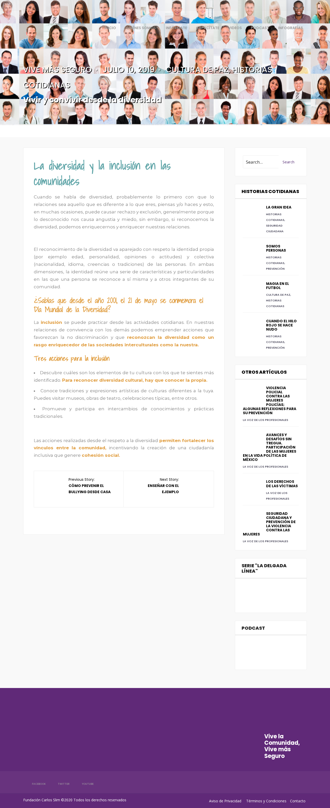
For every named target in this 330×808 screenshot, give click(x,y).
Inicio (110, 27)
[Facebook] (276, 5)
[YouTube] (294, 5)
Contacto (298, 800)
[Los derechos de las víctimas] (252, 488)
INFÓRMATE (176, 27)
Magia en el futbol (277, 285)
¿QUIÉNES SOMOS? (141, 27)
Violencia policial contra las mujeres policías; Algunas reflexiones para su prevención (269, 400)
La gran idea (278, 207)
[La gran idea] (252, 214)
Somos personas (276, 248)
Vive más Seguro (57, 69)
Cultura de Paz (197, 69)
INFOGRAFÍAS (290, 27)
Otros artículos (264, 372)
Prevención (275, 269)
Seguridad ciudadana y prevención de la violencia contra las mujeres (269, 524)
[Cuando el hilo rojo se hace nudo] (252, 328)
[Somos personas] (252, 253)
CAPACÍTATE (207, 27)
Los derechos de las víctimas (282, 483)
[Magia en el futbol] (252, 291)
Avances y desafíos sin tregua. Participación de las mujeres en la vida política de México (269, 447)
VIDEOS (235, 27)
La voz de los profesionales (265, 420)
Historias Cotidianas (270, 191)
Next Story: (163, 485)
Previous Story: (90, 485)
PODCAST (260, 27)
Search (288, 161)
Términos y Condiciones (266, 800)
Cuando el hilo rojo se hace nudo (281, 325)
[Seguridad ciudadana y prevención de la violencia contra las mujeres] (252, 520)
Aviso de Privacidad (225, 800)
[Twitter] (285, 5)
